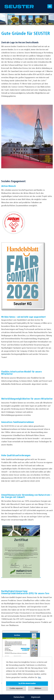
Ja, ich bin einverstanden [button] (27, 683)
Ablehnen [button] (38, 688)
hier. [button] (39, 678)
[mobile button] (49, 6)
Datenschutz (19, 697)
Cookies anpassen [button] (16, 688)
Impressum (35, 697)
